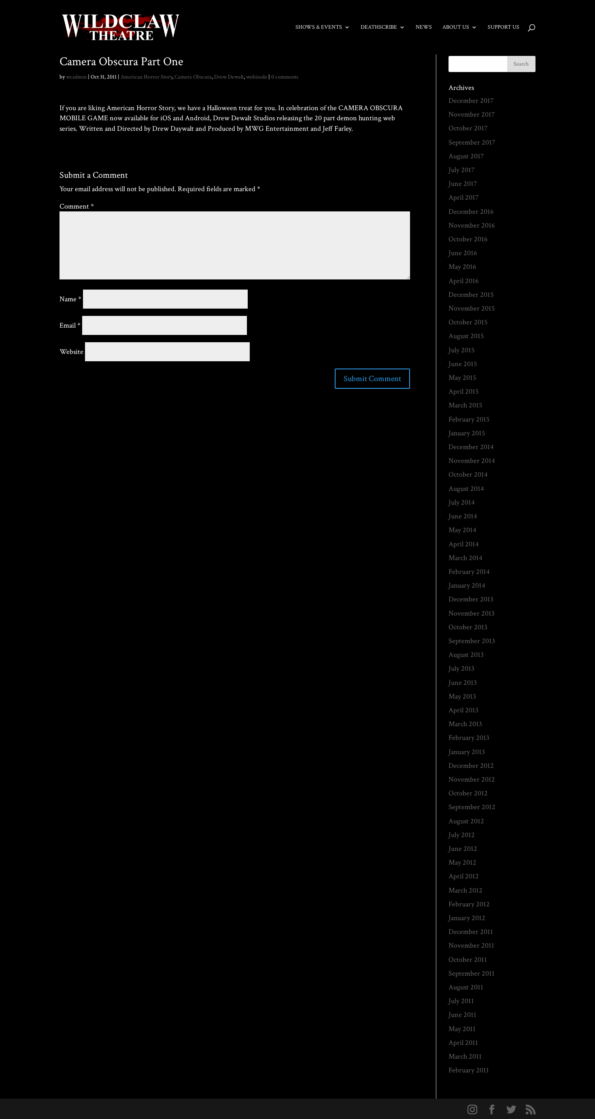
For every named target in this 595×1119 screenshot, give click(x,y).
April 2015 (463, 391)
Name (70, 299)
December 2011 (470, 931)
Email (70, 325)
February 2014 (469, 571)
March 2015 (465, 405)
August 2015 (466, 336)
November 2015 (471, 308)
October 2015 (468, 322)
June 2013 (462, 682)
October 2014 (468, 474)
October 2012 (468, 793)
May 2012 (462, 862)
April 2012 (463, 876)
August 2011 (465, 987)
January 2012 (466, 918)
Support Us (503, 27)
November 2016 (471, 225)
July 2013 (461, 668)
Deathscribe (379, 27)
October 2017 (467, 128)
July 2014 (461, 502)
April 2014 (463, 544)
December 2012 (471, 765)
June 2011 (462, 1014)
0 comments (284, 77)
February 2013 (468, 737)
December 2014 (471, 447)
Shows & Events (318, 27)
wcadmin (76, 77)
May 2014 (462, 530)
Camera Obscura (193, 77)
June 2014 (462, 516)
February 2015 (469, 419)
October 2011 (467, 959)
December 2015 (471, 294)
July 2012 (461, 835)
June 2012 (462, 848)
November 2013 (471, 613)
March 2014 (465, 558)
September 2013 (471, 641)
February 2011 (468, 1070)
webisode (256, 77)
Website (71, 351)
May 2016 (462, 266)
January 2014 (466, 585)
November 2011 (471, 945)
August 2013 (466, 654)
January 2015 (466, 433)
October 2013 (467, 627)
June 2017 (462, 183)
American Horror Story (146, 77)
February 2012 (469, 904)
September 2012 (471, 807)
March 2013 (465, 724)
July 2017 (461, 170)
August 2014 (466, 488)
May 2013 (462, 696)
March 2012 (465, 890)
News (424, 27)
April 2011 (463, 1042)
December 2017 (470, 100)
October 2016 (468, 239)
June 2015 (462, 364)
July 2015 (461, 350)
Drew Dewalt (229, 77)
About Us (455, 27)
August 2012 (466, 821)
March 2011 (465, 1056)
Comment (77, 206)
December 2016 (471, 211)
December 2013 (470, 599)
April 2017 (463, 197)
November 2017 (471, 114)
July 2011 (461, 1001)
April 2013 (463, 710)
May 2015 (462, 377)
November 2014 (471, 460)
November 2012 (471, 779)
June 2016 (462, 253)
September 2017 (471, 142)
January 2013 (466, 752)
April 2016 (463, 281)
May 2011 (462, 1029)
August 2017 (466, 156)
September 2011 (471, 973)
